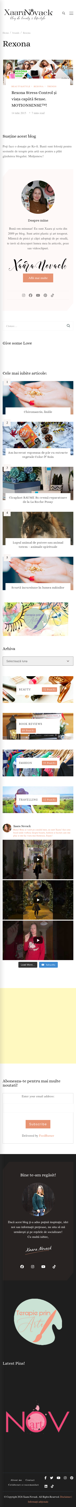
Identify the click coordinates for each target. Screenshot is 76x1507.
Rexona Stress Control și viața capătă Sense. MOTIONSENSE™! (34, 99)
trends (52, 86)
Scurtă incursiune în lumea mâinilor (37, 587)
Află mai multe (38, 278)
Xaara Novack (30, 1496)
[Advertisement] (38, 1026)
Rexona (39, 86)
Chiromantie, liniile (38, 412)
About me (16, 1480)
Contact (30, 1480)
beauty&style (20, 86)
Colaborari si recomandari (23, 1484)
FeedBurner (46, 1135)
